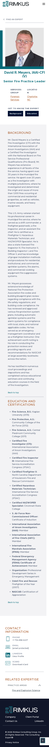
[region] (24, 689)
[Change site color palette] (43, 740)
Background (15, 114)
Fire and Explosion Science (26, 690)
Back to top (13, 392)
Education (32, 114)
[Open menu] (43, 4)
